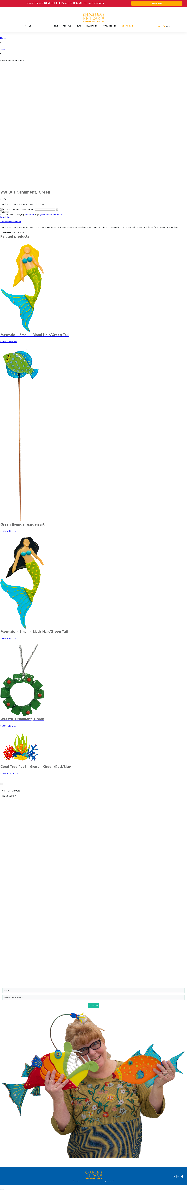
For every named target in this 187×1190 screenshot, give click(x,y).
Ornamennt (51, 214)
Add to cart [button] (12, 341)
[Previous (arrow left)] (1, 1189)
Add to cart (4, 212)
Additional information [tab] (10, 221)
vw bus (60, 214)
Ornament (29, 214)
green (42, 214)
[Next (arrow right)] (3, 1189)
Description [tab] (5, 217)
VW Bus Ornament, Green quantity (19, 209)
